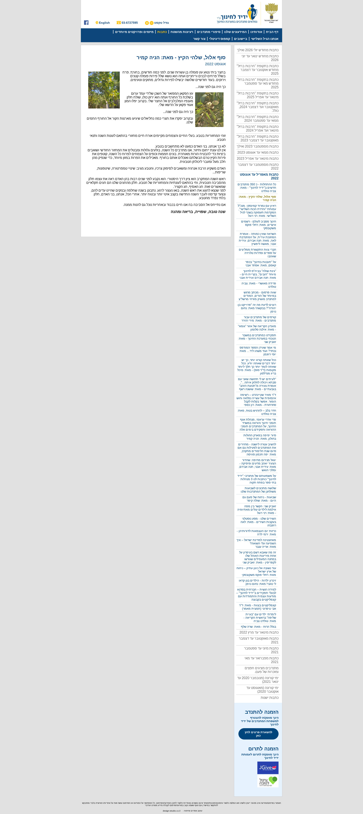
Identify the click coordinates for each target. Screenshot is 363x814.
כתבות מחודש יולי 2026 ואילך (258, 50)
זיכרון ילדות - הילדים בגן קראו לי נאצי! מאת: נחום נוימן (257, 582)
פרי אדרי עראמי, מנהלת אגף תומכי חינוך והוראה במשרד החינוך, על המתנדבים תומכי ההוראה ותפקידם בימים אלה (258, 424)
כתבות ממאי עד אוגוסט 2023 (258, 152)
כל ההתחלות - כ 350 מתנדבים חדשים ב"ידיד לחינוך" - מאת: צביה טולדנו (257, 188)
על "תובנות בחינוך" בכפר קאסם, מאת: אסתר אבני (260, 263)
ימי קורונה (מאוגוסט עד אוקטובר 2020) (262, 689)
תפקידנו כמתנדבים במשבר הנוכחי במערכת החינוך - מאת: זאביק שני (257, 338)
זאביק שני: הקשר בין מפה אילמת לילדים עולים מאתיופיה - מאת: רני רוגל (256, 509)
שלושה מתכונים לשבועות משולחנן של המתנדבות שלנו (258, 489)
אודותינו (256, 32)
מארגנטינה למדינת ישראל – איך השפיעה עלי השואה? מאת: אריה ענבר (256, 543)
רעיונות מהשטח (182, 32)
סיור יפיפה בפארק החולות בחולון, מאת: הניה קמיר (259, 437)
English (104, 22)
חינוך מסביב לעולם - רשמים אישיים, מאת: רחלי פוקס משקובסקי (258, 225)
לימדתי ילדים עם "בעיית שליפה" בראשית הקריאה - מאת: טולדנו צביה (259, 618)
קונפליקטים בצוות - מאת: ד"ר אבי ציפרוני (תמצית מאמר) (257, 607)
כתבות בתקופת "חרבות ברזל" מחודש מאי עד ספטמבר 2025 (258, 83)
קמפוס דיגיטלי (219, 39)
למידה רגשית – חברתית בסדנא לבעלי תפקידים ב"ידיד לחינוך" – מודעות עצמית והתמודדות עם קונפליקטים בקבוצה (256, 594)
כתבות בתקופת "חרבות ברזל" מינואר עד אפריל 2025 (258, 95)
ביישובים (240, 39)
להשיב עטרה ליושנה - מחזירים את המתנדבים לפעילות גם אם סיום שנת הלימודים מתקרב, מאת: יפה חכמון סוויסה (257, 449)
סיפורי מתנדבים (208, 32)
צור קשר (199, 39)
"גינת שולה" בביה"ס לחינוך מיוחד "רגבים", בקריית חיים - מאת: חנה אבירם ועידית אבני (257, 274)
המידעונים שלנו (235, 32)
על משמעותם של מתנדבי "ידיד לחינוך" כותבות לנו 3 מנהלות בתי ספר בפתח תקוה (256, 479)
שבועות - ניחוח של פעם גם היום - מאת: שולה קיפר (259, 498)
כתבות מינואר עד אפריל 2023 (258, 158)
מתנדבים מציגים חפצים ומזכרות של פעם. (262, 670)
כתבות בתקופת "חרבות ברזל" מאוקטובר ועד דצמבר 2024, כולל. (258, 106)
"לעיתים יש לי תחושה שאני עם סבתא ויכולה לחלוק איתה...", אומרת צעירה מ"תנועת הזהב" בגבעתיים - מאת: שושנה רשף (257, 384)
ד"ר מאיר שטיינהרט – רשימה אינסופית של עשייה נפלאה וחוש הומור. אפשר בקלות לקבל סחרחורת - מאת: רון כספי (256, 399)
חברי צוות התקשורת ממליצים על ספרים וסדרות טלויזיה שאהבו (257, 253)
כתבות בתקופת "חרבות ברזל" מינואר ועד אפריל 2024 (258, 128)
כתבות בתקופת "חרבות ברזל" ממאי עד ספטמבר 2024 (258, 118)
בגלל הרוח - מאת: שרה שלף (258, 626)
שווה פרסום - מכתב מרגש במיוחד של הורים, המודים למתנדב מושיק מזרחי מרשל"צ (257, 296)
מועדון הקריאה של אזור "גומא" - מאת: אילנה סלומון (257, 327)
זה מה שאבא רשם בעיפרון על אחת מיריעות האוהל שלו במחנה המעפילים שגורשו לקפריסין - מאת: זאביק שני (257, 557)
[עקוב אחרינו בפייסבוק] (86, 23)
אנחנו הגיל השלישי (264, 39)
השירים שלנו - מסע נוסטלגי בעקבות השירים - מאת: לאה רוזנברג (258, 522)
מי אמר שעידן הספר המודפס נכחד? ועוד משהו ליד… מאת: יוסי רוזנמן (257, 351)
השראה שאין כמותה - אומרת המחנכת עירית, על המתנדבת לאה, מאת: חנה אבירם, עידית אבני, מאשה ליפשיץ (257, 239)
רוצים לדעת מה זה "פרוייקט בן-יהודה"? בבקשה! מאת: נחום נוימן (256, 308)
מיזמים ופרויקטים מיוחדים (134, 32)
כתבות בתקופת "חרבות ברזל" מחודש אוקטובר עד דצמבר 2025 (258, 69)
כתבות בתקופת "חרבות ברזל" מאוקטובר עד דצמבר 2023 (258, 138)
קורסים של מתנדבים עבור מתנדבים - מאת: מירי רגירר (259, 318)
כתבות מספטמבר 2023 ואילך (258, 146)
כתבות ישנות (270, 697)
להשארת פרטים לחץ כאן (258, 733)
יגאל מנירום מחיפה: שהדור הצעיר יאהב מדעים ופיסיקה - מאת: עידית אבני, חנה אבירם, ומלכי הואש (257, 465)
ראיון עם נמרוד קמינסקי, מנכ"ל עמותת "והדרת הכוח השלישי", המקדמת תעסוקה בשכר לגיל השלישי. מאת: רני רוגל (257, 210)
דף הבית (272, 32)
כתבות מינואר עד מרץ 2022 (259, 632)
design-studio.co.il (171, 811)
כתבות (162, 32)
